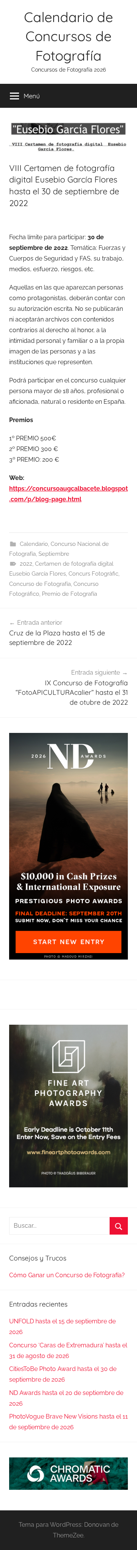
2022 (26, 563)
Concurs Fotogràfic (93, 573)
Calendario (34, 544)
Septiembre (53, 553)
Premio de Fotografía (69, 593)
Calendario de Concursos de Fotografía (68, 36)
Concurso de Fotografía (40, 584)
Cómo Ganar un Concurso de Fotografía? (67, 1275)
